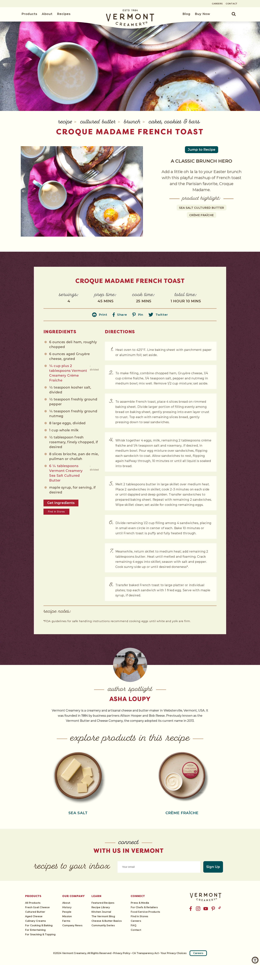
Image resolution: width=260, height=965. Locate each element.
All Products (33, 902)
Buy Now (202, 14)
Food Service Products (145, 911)
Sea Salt (78, 813)
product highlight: (201, 199)
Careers (217, 3)
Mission (67, 916)
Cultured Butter (99, 122)
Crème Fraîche (201, 215)
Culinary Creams (35, 920)
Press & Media (140, 902)
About (47, 14)
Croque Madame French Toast (130, 131)
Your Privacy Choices (174, 953)
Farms (66, 920)
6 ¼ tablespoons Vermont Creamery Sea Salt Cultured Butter (66, 473)
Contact (231, 3)
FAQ (133, 925)
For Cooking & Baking (39, 925)
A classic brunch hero (201, 161)
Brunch (133, 122)
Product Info (77, 775)
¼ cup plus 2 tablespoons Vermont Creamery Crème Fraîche (68, 373)
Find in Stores (56, 511)
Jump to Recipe (201, 150)
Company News (72, 925)
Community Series (103, 925)
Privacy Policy (121, 953)
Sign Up (213, 867)
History (67, 907)
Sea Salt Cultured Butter (201, 207)
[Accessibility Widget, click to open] (255, 960)
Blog (186, 14)
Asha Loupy (130, 699)
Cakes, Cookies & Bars (174, 122)
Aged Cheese (34, 916)
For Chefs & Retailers (144, 907)
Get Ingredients (61, 503)
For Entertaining (35, 930)
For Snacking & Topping (40, 934)
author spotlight (130, 689)
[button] (232, 14)
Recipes (64, 14)
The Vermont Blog (103, 916)
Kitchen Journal (101, 911)
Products (29, 14)
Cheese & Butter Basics (106, 920)
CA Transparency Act (145, 953)
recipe (66, 122)
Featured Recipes (102, 902)
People (66, 911)
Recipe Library (100, 907)
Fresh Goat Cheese (37, 907)
